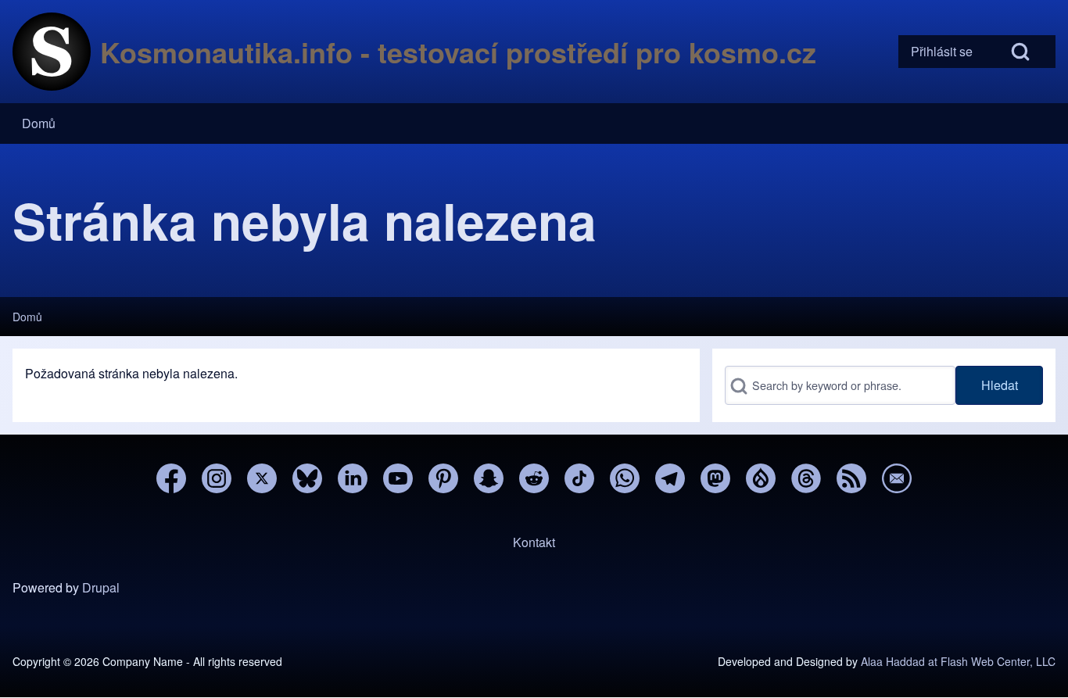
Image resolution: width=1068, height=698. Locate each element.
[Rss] (851, 478)
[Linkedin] (352, 478)
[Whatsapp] (624, 478)
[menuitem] (941, 51)
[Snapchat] (488, 478)
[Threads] (806, 478)
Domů (27, 316)
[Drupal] (760, 478)
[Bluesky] (307, 478)
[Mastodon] (715, 478)
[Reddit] (534, 478)
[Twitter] (261, 478)
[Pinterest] (443, 478)
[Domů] (52, 52)
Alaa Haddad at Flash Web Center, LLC (958, 661)
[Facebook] (171, 478)
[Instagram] (216, 478)
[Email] (896, 478)
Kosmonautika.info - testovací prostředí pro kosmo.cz (458, 51)
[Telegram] (670, 478)
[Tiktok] (579, 478)
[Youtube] (398, 478)
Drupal (101, 587)
